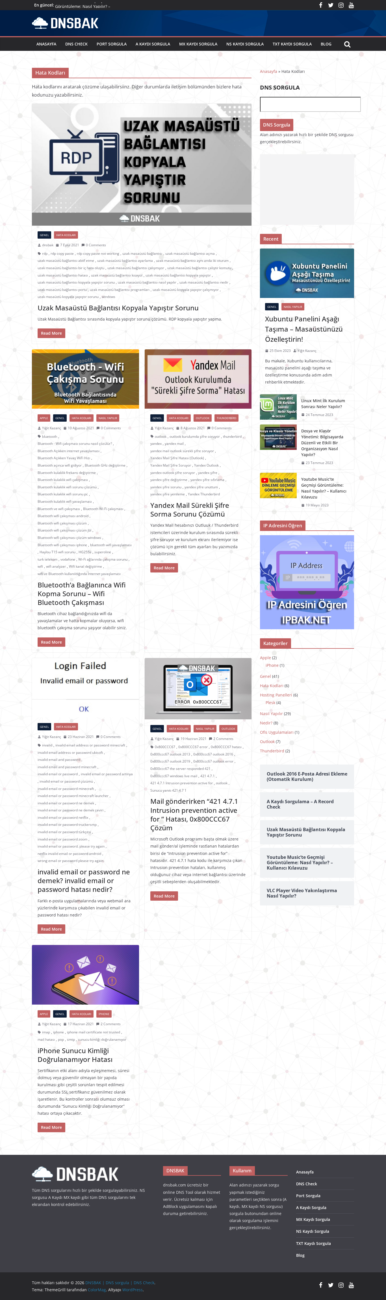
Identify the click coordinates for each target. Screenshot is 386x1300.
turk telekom (47, 559)
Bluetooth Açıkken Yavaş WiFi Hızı (64, 458)
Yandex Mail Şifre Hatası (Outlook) (177, 458)
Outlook (202, 418)
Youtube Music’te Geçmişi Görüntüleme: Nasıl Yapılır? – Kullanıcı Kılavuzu (323, 488)
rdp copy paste (62, 253)
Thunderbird (226, 418)
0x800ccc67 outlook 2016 (213, 754)
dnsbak (47, 245)
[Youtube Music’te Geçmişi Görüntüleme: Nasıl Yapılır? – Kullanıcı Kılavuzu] (278, 492)
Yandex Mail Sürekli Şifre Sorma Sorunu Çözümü (189, 509)
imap (46, 1032)
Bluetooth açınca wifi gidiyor (60, 465)
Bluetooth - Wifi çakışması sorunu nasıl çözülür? (75, 443)
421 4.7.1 (207, 776)
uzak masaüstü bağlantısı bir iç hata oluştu (71, 267)
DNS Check (76, 44)
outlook (160, 436)
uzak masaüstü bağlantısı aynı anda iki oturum (192, 260)
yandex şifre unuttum (201, 487)
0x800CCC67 (165, 746)
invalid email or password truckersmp (67, 824)
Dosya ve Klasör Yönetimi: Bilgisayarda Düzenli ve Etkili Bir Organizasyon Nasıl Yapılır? (322, 442)
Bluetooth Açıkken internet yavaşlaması (68, 450)
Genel (44, 235)
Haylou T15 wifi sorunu (57, 552)
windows (108, 296)
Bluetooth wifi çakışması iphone (62, 545)
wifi (40, 566)
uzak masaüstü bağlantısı (142, 253)
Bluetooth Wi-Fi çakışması (103, 508)
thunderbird (232, 436)
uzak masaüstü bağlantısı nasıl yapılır (147, 282)
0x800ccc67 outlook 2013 (170, 754)
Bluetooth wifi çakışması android (63, 515)
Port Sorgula (112, 44)
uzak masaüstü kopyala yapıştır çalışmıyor (186, 289)
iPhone (104, 1014)
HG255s (85, 552)
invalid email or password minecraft (66, 788)
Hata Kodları (66, 235)
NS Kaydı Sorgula (245, 44)
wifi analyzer (56, 566)
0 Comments (96, 245)
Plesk (270, 702)
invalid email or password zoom (62, 839)
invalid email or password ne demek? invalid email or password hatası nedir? (84, 880)
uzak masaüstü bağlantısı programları (119, 289)
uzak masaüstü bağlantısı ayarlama (125, 260)
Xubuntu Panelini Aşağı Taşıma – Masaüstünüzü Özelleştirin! (304, 329)
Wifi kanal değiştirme (85, 566)
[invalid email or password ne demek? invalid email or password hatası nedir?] (85, 688)
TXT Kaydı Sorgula (292, 44)
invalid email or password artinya (107, 774)
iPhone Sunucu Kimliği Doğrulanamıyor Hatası (75, 1055)
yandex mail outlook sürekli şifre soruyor (182, 450)
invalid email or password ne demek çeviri (70, 810)
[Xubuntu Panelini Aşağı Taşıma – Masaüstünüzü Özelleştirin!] (307, 273)
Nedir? (266, 723)
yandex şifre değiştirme (168, 479)
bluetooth (49, 436)
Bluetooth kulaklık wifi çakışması (63, 479)
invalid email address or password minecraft (90, 745)
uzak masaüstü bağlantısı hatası (63, 275)
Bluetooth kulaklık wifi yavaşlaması (65, 501)
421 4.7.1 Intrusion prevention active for (181, 783)
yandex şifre (207, 472)
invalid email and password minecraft (67, 767)
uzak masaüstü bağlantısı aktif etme (66, 260)
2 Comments (223, 738)
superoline (102, 552)
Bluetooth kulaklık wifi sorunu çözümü (67, 487)
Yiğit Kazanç (51, 428)
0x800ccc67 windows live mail (173, 776)
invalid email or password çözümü (66, 781)
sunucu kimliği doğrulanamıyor (102, 1039)
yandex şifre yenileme (167, 494)
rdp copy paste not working (98, 253)
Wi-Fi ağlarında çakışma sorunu (102, 559)
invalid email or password (58, 774)
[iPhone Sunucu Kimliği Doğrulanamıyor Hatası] (85, 975)
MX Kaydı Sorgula (198, 44)
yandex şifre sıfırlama (207, 479)
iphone (58, 1032)
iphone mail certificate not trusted (93, 1032)
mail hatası (46, 1039)
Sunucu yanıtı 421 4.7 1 (168, 790)
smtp (71, 1039)
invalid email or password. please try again (71, 846)
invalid (47, 745)
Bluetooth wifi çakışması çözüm (62, 523)
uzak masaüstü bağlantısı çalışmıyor (135, 267)
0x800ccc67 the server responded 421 (180, 768)
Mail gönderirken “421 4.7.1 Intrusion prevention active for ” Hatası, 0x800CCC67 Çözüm (194, 814)
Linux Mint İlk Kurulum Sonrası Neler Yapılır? (323, 403)
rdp (44, 253)
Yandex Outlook (206, 465)
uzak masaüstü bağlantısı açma (190, 253)
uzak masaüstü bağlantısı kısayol (116, 275)
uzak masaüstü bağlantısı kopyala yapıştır (178, 275)
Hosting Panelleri (276, 695)
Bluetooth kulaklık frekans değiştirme (67, 472)
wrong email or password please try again (70, 860)
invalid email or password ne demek (66, 803)
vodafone (67, 559)
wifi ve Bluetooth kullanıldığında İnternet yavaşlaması (79, 573)
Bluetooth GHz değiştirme (105, 465)
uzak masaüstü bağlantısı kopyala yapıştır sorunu (76, 282)
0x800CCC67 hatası (226, 746)
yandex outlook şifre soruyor (172, 472)
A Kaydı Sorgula (153, 44)
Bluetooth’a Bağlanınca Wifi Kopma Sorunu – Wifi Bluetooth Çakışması (82, 593)
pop (61, 1039)
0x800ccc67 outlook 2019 (170, 761)
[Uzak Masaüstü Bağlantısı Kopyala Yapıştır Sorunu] (141, 165)
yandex (156, 443)
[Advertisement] (307, 189)
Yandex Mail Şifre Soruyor (170, 465)
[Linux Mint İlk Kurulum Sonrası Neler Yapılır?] (278, 407)
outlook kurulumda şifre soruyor (195, 436)
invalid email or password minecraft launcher (73, 795)
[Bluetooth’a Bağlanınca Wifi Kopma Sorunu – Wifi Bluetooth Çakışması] (85, 379)
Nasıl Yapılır (108, 418)
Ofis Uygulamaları (277, 732)
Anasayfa (46, 44)
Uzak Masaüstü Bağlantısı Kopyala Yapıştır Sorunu (118, 307)
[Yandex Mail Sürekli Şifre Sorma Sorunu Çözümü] (198, 379)
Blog (326, 44)
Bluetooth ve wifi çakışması (59, 508)
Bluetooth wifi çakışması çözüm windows (69, 537)
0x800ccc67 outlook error (213, 761)
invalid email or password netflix (63, 817)
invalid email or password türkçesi (64, 831)
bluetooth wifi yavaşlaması (111, 545)
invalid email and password (59, 759)
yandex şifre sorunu (165, 487)
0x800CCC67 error (193, 746)
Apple (44, 418)
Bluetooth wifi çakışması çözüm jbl (64, 530)
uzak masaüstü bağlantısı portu (62, 289)
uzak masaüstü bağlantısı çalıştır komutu (199, 267)
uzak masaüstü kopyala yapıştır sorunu (68, 296)
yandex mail (174, 443)
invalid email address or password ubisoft (70, 752)
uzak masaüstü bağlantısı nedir (203, 282)
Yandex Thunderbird (204, 494)
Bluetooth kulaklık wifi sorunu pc (63, 494)
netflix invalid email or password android (69, 853)
